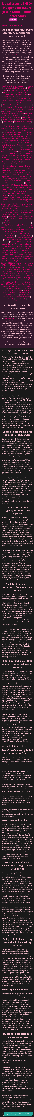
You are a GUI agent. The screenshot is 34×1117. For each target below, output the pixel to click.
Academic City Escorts (25, 86)
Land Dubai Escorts (15, 217)
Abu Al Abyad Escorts (8, 86)
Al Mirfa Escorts (19, 107)
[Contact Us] (23, 19)
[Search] (19, 19)
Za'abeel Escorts (8, 299)
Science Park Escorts (10, 254)
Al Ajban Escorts (20, 88)
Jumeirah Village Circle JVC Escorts (18, 205)
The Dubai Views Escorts (17, 280)
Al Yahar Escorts (8, 120)
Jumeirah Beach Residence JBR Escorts (15, 193)
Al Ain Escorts (8, 88)
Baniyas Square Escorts (22, 122)
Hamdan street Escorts (10, 168)
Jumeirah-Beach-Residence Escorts (20, 210)
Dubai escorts (10, 319)
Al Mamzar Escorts (8, 105)
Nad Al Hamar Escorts (24, 236)
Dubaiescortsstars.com (20, 55)
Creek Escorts (26, 139)
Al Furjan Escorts (22, 94)
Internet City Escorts (10, 179)
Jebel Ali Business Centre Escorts (19, 185)
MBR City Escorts (7, 225)
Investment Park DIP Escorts (20, 181)
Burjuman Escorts (15, 134)
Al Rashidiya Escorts (23, 111)
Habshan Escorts (24, 166)
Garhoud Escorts (16, 160)
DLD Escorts (12, 151)
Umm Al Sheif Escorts (8, 284)
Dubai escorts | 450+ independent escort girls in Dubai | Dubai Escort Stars (17, 9)
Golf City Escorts (15, 162)
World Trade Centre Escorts (20, 297)
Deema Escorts (8, 147)
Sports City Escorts (15, 261)
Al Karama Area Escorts (23, 101)
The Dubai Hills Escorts (13, 269)
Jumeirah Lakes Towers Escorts (18, 201)
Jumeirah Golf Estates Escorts (19, 195)
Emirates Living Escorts (17, 155)
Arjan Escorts (8, 122)
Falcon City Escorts (15, 158)
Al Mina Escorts (6, 107)
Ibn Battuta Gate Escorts (21, 172)
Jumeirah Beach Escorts (22, 191)
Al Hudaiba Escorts (22, 96)
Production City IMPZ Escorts (12, 246)
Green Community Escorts (16, 165)
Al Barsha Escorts (23, 92)
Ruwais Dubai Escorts (9, 252)
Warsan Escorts (16, 290)
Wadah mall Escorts (15, 288)
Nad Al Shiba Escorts (25, 238)
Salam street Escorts (25, 252)
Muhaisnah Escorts (8, 236)
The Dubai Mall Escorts (23, 271)
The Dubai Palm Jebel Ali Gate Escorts (16, 274)
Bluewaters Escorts (22, 126)
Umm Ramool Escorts (25, 284)
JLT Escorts (7, 187)
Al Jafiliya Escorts (21, 99)
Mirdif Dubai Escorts (23, 229)
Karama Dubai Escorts (11, 212)
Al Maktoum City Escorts (24, 103)
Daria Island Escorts (24, 145)
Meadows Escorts (21, 225)
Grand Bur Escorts (17, 164)
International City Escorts (23, 177)
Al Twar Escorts (16, 115)
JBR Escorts (20, 183)
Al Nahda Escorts (14, 109)
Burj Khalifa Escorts (25, 130)
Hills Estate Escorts (19, 170)
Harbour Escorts (25, 168)
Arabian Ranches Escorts (24, 120)
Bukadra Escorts (27, 128)
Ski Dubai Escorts (15, 259)
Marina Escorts (8, 223)
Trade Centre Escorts (22, 282)
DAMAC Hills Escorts (9, 143)
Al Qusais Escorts (8, 111)
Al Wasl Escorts (27, 117)
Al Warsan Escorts (14, 117)
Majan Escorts (13, 221)
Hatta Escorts (6, 170)
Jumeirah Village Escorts (16, 204)
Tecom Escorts (27, 263)
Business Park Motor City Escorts (17, 137)
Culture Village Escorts (11, 141)
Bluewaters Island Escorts (10, 128)
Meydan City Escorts (18, 227)
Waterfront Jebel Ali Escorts (20, 292)
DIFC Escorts (13, 149)
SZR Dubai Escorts (14, 263)
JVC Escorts (26, 206)
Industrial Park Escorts (11, 174)
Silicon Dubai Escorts (15, 257)
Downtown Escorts (25, 151)
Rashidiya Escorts (16, 248)
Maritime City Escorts (23, 223)
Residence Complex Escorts (19, 250)
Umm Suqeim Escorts (11, 286)
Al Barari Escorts (9, 92)
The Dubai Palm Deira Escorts (12, 273)
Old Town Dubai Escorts (12, 240)
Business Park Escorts (16, 136)
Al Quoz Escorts (27, 109)
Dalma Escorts (25, 141)
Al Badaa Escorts (26, 90)
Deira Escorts (20, 147)
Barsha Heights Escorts (10, 124)
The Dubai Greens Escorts (23, 267)
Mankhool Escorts (26, 221)
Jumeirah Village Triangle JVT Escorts (15, 208)
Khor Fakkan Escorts (16, 214)
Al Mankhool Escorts (24, 105)
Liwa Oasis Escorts (15, 219)
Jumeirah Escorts (15, 189)
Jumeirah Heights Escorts (11, 198)
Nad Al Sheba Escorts (8, 238)
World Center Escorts (11, 295)
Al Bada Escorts (13, 90)
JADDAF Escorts (8, 183)
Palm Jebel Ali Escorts (17, 242)
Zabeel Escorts (20, 299)
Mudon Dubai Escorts (21, 233)
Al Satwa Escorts (18, 113)
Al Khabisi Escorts (7, 103)
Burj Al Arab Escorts (10, 130)
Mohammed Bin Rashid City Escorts (14, 231)
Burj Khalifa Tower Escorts (12, 132)
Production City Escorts (23, 244)
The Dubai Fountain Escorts (13, 265)
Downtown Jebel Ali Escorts (11, 153)
